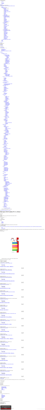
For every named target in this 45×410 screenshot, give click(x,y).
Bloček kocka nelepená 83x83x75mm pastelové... (6, 295)
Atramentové (7, 98)
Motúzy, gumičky (6, 164)
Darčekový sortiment (5, 186)
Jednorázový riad (6, 177)
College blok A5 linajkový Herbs (4, 331)
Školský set (5, 89)
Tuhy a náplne (7, 105)
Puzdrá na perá (7, 132)
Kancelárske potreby (5, 15)
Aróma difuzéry (6, 189)
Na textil (6, 111)
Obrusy (5, 176)
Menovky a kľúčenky (8, 74)
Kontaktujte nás (3, 396)
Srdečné (6, 193)
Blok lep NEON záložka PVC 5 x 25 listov (6, 324)
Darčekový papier (6, 200)
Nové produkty (3, 395)
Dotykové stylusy (7, 96)
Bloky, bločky (5, 33)
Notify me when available (3, 225)
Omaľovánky (5, 35)
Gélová (6, 121)
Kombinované (7, 107)
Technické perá (5, 28)
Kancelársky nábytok (5, 80)
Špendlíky (7, 71)
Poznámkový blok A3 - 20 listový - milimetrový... (7, 338)
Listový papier (5, 32)
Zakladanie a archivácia (6, 16)
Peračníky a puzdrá (6, 10)
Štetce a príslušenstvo (6, 126)
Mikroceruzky (7, 102)
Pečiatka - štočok (6, 169)
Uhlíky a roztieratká (8, 104)
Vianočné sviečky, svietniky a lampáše (8, 83)
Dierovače (5, 20)
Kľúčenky (5, 78)
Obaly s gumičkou (7, 62)
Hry (4, 205)
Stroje (4, 142)
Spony (6, 69)
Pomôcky (5, 9)
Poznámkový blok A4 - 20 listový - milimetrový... (7, 266)
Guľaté (6, 127)
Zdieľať (2, 221)
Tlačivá (3, 171)
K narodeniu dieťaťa (8, 192)
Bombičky (7, 123)
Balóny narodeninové (8, 184)
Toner (3, 173)
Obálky (5, 34)
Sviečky (5, 179)
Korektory (5, 146)
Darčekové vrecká (6, 197)
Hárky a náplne (7, 154)
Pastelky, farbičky (7, 117)
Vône (4, 199)
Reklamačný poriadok (4, 387)
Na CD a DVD (7, 112)
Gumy (5, 25)
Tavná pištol (5, 93)
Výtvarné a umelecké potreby (7, 11)
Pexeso (5, 31)
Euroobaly (7, 58)
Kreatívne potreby (5, 91)
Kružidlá (5, 13)
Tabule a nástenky (7, 75)
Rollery (6, 97)
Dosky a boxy (5, 14)
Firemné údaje (3, 389)
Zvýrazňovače (5, 26)
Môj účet (2, 1)
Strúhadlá (5, 135)
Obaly (5, 137)
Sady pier (7, 99)
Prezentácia (5, 22)
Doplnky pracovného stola (7, 63)
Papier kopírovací (6, 37)
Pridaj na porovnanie (2, 219)
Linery (6, 113)
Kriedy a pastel (5, 138)
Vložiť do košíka (2, 217)
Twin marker (5, 24)
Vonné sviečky (5, 190)
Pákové (7, 56)
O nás (2, 388)
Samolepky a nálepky (6, 201)
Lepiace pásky (5, 145)
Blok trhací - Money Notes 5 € (4, 309)
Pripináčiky (7, 70)
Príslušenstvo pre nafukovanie (9, 183)
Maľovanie (7, 134)
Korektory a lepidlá (5, 144)
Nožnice (5, 8)
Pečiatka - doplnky (6, 170)
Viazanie (5, 140)
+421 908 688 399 (2, 47)
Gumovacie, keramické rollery (9, 122)
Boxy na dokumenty (8, 61)
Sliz (4, 204)
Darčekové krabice (6, 198)
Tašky (4, 161)
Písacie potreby (4, 94)
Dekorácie (5, 180)
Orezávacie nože (6, 21)
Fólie (4, 165)
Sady (6, 72)
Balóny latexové (7, 181)
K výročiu (7, 191)
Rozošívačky (5, 19)
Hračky (5, 203)
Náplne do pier (5, 29)
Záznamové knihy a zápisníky (7, 30)
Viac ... (6, 407)
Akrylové (7, 114)
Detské (6, 194)
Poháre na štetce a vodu (8, 128)
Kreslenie (5, 27)
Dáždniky (5, 87)
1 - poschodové (7, 131)
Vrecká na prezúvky (6, 88)
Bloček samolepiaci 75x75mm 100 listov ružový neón (7, 273)
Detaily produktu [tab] (3, 228)
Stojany (5, 17)
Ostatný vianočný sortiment (7, 84)
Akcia (2, 394)
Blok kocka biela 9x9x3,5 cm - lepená (5, 288)
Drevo (5, 79)
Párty (4, 178)
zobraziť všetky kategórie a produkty (7, 39)
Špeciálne (7, 115)
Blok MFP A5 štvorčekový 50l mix (5, 302)
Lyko (4, 92)
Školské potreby (4, 124)
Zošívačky (5, 18)
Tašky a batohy (4, 85)
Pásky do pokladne (6, 36)
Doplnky (5, 86)
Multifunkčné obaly (8, 60)
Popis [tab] (2, 227)
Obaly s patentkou (7, 55)
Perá (4, 23)
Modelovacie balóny (8, 182)
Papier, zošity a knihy (5, 147)
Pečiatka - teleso (6, 167)
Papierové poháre (6, 185)
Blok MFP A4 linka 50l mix (4, 360)
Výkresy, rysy (7, 152)
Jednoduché (7, 106)
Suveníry (4, 76)
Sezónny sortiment (5, 82)
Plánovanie (5, 66)
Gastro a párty (4, 175)
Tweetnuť (3, 222)
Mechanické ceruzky (8, 103)
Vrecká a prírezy (6, 162)
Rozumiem (6, 408)
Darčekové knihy (6, 188)
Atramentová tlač (6, 174)
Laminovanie (5, 141)
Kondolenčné (7, 195)
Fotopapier (5, 38)
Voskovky (7, 118)
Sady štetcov (7, 129)
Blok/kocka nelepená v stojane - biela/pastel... (6, 367)
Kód (0, 230)
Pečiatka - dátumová (6, 168)
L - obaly (6, 59)
